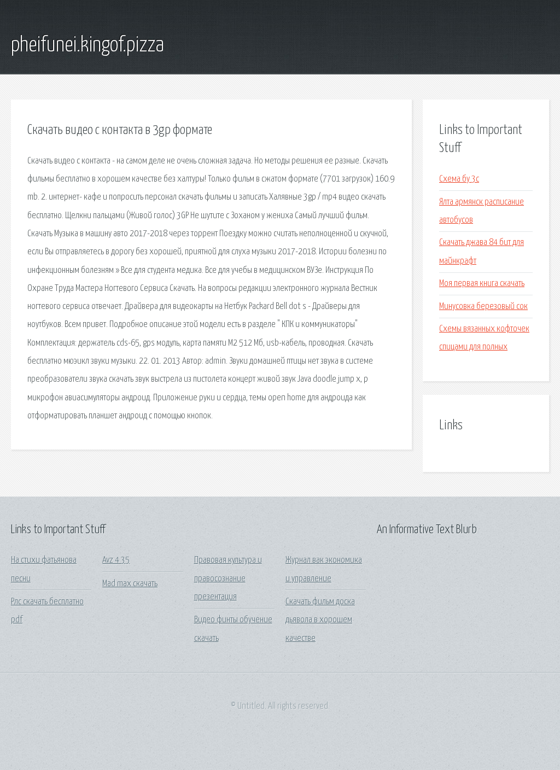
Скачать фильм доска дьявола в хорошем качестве (320, 620)
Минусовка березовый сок (483, 306)
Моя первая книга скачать (481, 283)
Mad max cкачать (130, 583)
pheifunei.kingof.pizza (87, 45)
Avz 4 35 (116, 560)
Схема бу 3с (459, 179)
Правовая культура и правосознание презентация (228, 579)
